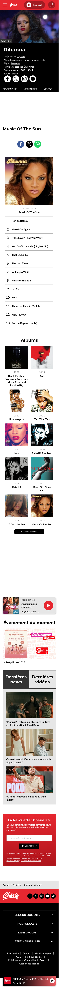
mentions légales (13, 861)
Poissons (15, 63)
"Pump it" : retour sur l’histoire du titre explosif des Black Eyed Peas (28, 723)
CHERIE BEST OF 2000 (29, 606)
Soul (30, 70)
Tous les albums (29, 531)
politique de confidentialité (31, 861)
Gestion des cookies (29, 963)
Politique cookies (33, 956)
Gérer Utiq (45, 960)
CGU (18, 956)
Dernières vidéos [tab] (42, 679)
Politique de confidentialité (22, 960)
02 (18, 56)
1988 (22, 56)
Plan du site (13, 953)
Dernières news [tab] (16, 679)
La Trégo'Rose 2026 (14, 662)
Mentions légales (43, 953)
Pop (23, 70)
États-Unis (28, 66)
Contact (27, 953)
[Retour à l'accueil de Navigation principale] (14, 4)
